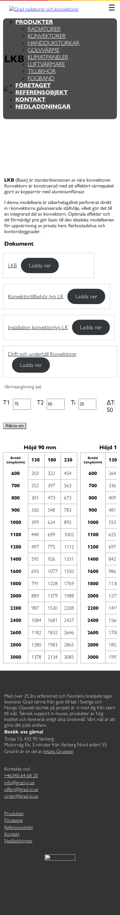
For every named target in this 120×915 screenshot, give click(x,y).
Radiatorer (44, 28)
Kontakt (30, 99)
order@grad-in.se (21, 796)
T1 (6, 402)
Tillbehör (42, 71)
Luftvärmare (46, 64)
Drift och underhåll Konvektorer (42, 354)
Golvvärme (43, 50)
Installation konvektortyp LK (38, 327)
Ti (73, 402)
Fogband (41, 78)
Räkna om (15, 426)
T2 (40, 402)
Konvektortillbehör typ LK (35, 296)
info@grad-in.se (19, 782)
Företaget (33, 85)
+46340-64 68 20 (21, 775)
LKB (12, 265)
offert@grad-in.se (21, 789)
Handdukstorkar (53, 43)
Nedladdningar (42, 106)
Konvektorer (47, 36)
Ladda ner (40, 265)
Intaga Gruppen (59, 751)
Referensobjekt (41, 92)
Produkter (34, 21)
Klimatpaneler (48, 57)
